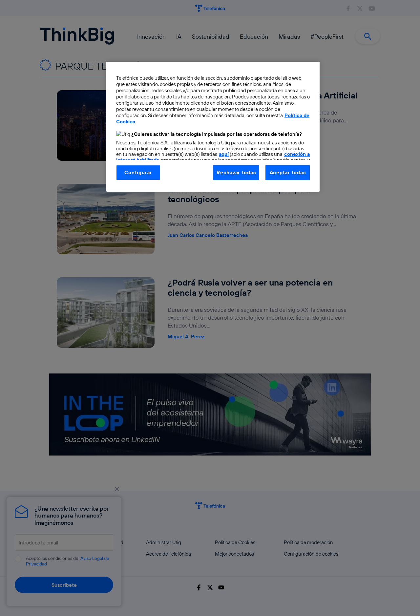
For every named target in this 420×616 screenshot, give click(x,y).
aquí (224, 154)
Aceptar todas (288, 172)
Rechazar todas (236, 172)
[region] (213, 127)
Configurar (138, 172)
